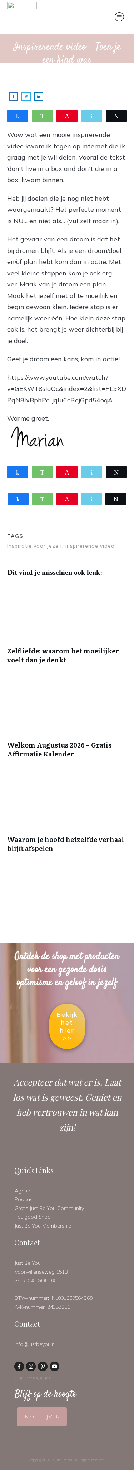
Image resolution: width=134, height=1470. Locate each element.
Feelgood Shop (33, 1217)
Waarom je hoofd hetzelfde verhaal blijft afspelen (67, 816)
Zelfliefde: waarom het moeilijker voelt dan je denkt (67, 628)
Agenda (24, 1190)
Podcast (24, 1199)
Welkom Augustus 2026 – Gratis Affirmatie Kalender (67, 722)
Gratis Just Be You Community (49, 1208)
